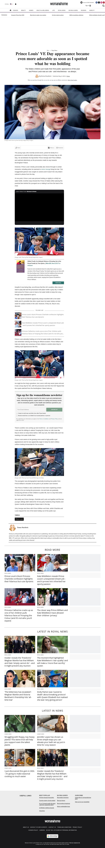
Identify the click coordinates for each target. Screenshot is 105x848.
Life (53, 10)
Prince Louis (19, 519)
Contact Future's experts (38, 827)
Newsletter (60, 147)
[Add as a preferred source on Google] (52, 836)
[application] (39, 207)
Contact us (52, 827)
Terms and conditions (64, 827)
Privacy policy (77, 827)
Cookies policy (33, 830)
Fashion (15, 10)
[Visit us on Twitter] (99, 2)
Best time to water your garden (38, 15)
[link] (20, 266)
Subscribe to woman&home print (83, 798)
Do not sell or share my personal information (61, 830)
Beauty (23, 10)
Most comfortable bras (63, 806)
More (91, 10)
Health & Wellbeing (43, 10)
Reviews (83, 10)
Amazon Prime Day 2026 (17, 15)
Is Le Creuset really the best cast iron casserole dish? (47, 804)
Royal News (61, 10)
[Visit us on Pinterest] (104, 2)
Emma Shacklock (46, 76)
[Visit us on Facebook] (97, 2)
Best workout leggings (63, 803)
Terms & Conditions (44, 418)
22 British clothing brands (46, 808)
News (68, 76)
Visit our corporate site (74, 842)
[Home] (10, 10)
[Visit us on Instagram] (101, 2)
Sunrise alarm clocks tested (47, 800)
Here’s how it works (72, 80)
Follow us (52, 147)
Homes (31, 10)
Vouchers (42, 810)
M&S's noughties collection (76, 15)
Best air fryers (61, 800)
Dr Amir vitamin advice (58, 15)
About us (26, 827)
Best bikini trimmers (62, 797)
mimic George (45, 169)
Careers (42, 830)
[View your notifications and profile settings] (15, 4)
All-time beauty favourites (46, 797)
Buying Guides (73, 10)
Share (18, 147)
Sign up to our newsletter (82, 802)
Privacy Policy (54, 418)
